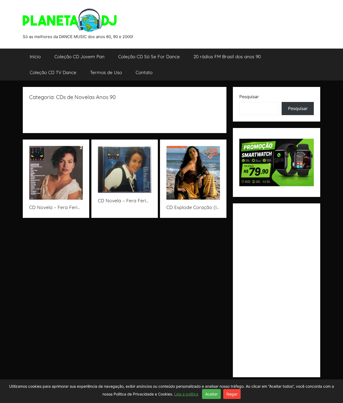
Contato (144, 72)
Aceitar (211, 394)
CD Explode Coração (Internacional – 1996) (213, 207)
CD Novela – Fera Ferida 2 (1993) (65, 207)
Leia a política (186, 394)
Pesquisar (249, 96)
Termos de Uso (106, 72)
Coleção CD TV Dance (53, 72)
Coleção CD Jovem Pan (79, 56)
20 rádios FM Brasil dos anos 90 (227, 56)
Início (35, 56)
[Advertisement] (126, 113)
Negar (231, 394)
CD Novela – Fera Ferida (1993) (132, 200)
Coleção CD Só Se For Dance (149, 56)
